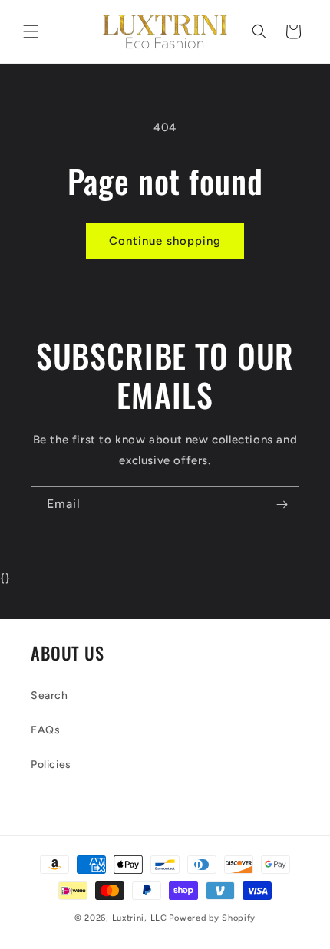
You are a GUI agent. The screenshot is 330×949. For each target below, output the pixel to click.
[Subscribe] (282, 504)
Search (49, 695)
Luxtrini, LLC (139, 918)
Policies (51, 764)
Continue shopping (165, 241)
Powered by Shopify (212, 918)
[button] (31, 31)
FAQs (45, 729)
